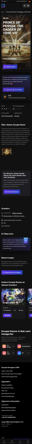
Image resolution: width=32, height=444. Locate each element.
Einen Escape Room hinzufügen (11, 374)
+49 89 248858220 (21, 1)
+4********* (7, 213)
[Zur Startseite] (3, 5)
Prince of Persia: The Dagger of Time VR (18, 12)
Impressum (4, 405)
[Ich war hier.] (22, 291)
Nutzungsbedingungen (8, 407)
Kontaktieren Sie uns (8, 393)
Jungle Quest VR (10, 303)
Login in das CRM (6, 371)
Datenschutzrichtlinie (8, 410)
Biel (2, 12)
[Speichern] (18, 291)
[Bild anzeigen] (6, 152)
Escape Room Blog (7, 388)
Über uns (4, 391)
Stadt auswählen (6, 385)
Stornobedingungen (7, 396)
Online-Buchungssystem (9, 376)
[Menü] (26, 6)
